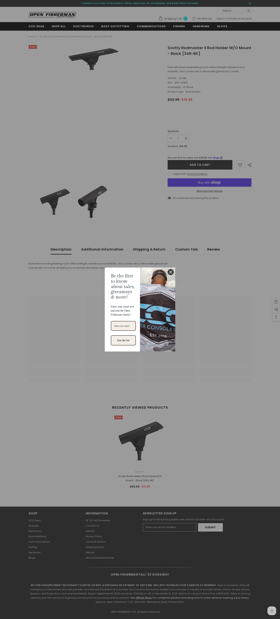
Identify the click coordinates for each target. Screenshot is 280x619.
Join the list (123, 340)
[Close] (170, 272)
